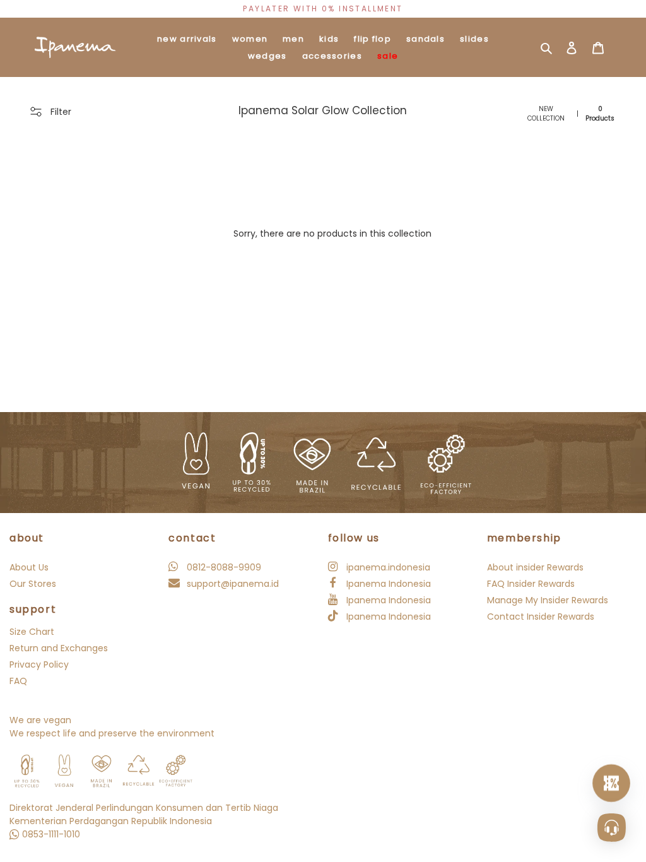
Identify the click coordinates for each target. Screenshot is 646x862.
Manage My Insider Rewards (547, 600)
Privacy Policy (39, 664)
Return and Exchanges (58, 648)
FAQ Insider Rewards (531, 583)
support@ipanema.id (231, 583)
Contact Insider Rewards (540, 616)
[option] (323, 9)
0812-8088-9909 (222, 567)
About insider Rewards (535, 567)
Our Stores (32, 583)
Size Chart (31, 631)
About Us (29, 567)
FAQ (18, 681)
